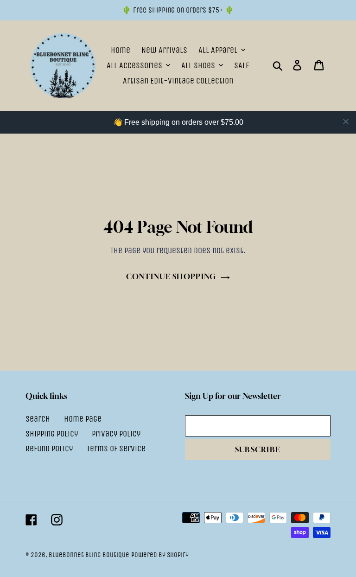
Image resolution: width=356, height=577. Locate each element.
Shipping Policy (51, 434)
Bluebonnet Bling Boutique (89, 555)
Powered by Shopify (160, 555)
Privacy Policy (116, 434)
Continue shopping (171, 276)
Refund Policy (49, 448)
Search (37, 419)
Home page (83, 419)
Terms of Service (116, 448)
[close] (345, 121)
